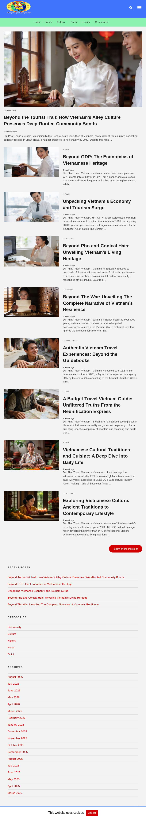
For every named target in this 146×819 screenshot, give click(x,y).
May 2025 (14, 779)
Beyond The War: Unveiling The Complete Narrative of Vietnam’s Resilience (98, 303)
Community (102, 22)
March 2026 (15, 710)
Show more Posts (124, 548)
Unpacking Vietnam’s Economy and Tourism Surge (38, 590)
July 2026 (13, 683)
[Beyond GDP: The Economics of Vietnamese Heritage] (31, 162)
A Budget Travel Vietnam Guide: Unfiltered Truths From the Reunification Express (98, 405)
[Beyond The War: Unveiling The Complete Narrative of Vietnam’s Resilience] (31, 302)
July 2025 (13, 765)
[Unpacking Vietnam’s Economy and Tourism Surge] (31, 207)
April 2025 (14, 786)
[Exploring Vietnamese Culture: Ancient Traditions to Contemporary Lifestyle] (31, 506)
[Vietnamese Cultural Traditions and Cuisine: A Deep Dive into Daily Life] (31, 455)
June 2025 (14, 772)
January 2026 (16, 724)
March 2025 (15, 792)
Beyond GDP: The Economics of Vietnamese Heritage (40, 583)
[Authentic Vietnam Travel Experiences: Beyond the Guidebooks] (31, 353)
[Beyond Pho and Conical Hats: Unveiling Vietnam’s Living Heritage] (31, 251)
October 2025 (16, 745)
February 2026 (16, 717)
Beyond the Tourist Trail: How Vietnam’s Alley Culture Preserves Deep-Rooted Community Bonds (66, 577)
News (48, 22)
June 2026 (14, 690)
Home (37, 22)
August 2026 (15, 676)
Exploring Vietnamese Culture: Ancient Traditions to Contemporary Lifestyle (96, 507)
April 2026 (14, 704)
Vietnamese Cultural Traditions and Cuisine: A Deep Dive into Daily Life (96, 456)
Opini (74, 22)
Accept (92, 812)
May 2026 (14, 697)
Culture (61, 22)
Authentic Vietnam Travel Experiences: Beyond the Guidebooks (90, 354)
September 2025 (18, 751)
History (86, 22)
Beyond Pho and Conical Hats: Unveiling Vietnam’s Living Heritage (96, 252)
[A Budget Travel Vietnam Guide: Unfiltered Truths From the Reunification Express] (31, 404)
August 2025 (15, 758)
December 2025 (17, 731)
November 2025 (17, 738)
